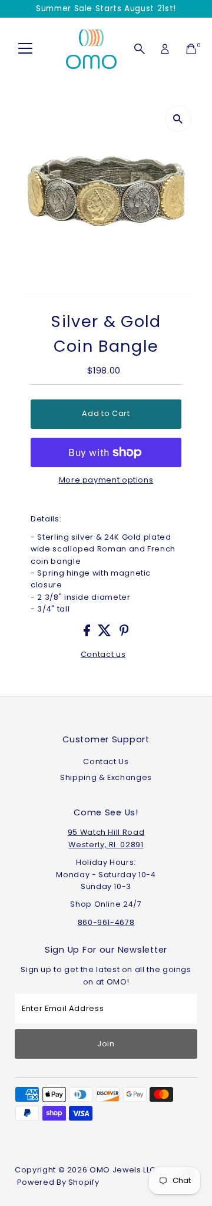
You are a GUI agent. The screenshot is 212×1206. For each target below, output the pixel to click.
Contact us (103, 655)
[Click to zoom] (178, 118)
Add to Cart (106, 413)
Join (106, 1044)
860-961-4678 (106, 922)
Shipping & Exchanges (106, 777)
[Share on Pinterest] (124, 634)
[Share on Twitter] (106, 634)
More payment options (106, 480)
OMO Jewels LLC (123, 1170)
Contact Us (105, 761)
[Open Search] (139, 49)
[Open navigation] (25, 49)
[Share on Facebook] (88, 634)
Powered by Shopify (58, 1182)
